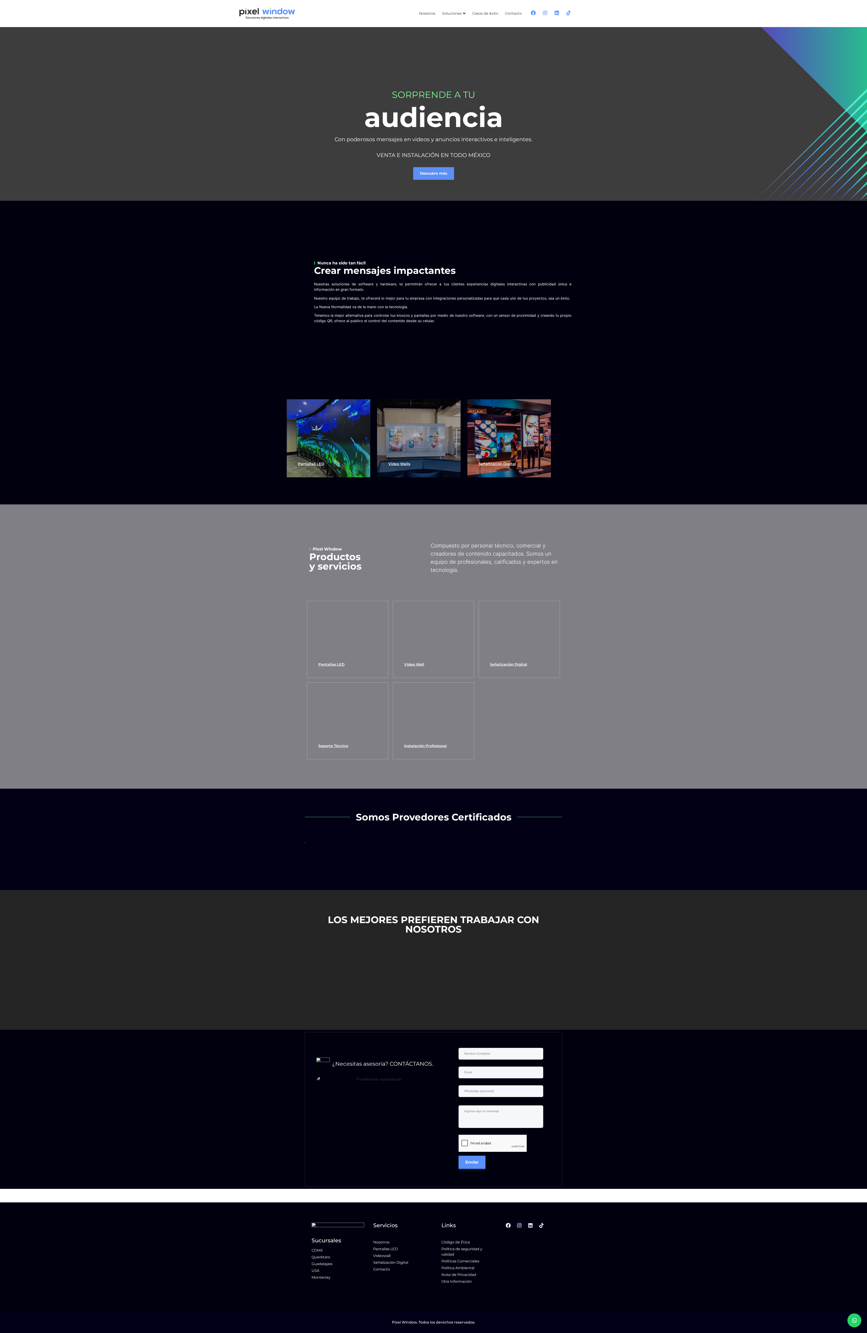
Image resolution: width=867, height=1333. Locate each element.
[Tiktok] (541, 1225)
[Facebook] (508, 1225)
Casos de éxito (485, 13)
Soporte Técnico (333, 746)
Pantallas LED (311, 464)
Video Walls (399, 464)
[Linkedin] (530, 1225)
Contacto (513, 13)
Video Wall (414, 664)
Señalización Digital (497, 464)
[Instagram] (519, 1225)
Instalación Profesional (425, 746)
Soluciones (452, 13)
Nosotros (427, 13)
